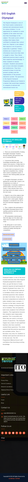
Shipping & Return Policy (7, 390)
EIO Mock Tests (14, 262)
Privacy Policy (4, 380)
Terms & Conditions (6, 384)
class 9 (22, 127)
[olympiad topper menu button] (5, 3)
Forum (2, 400)
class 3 (22, 119)
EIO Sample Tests (14, 253)
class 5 (14, 123)
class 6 (22, 123)
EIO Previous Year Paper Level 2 (14, 258)
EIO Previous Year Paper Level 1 (14, 249)
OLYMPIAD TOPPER (14, 478)
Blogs (2, 403)
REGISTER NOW (8, 234)
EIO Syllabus (14, 244)
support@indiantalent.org (10, 413)
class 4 (6, 123)
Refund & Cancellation (6, 387)
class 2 (14, 119)
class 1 (6, 119)
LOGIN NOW (7, 239)
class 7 (6, 127)
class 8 (14, 127)
